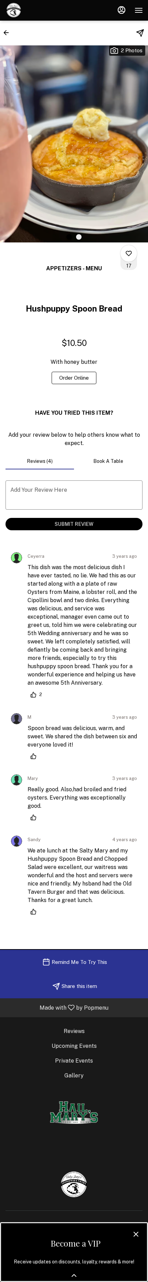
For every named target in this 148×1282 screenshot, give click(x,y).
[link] (74, 378)
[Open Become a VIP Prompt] (74, 1275)
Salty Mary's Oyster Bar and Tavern (74, 1184)
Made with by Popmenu (56, 1007)
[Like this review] (35, 756)
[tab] (40, 461)
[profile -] (121, 10)
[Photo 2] (79, 237)
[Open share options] (140, 33)
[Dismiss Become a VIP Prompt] (136, 1234)
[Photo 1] (69, 237)
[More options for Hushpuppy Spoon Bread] (128, 253)
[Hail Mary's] (74, 1112)
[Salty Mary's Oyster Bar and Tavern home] (36, 10)
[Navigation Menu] (138, 10)
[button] (8, 32)
